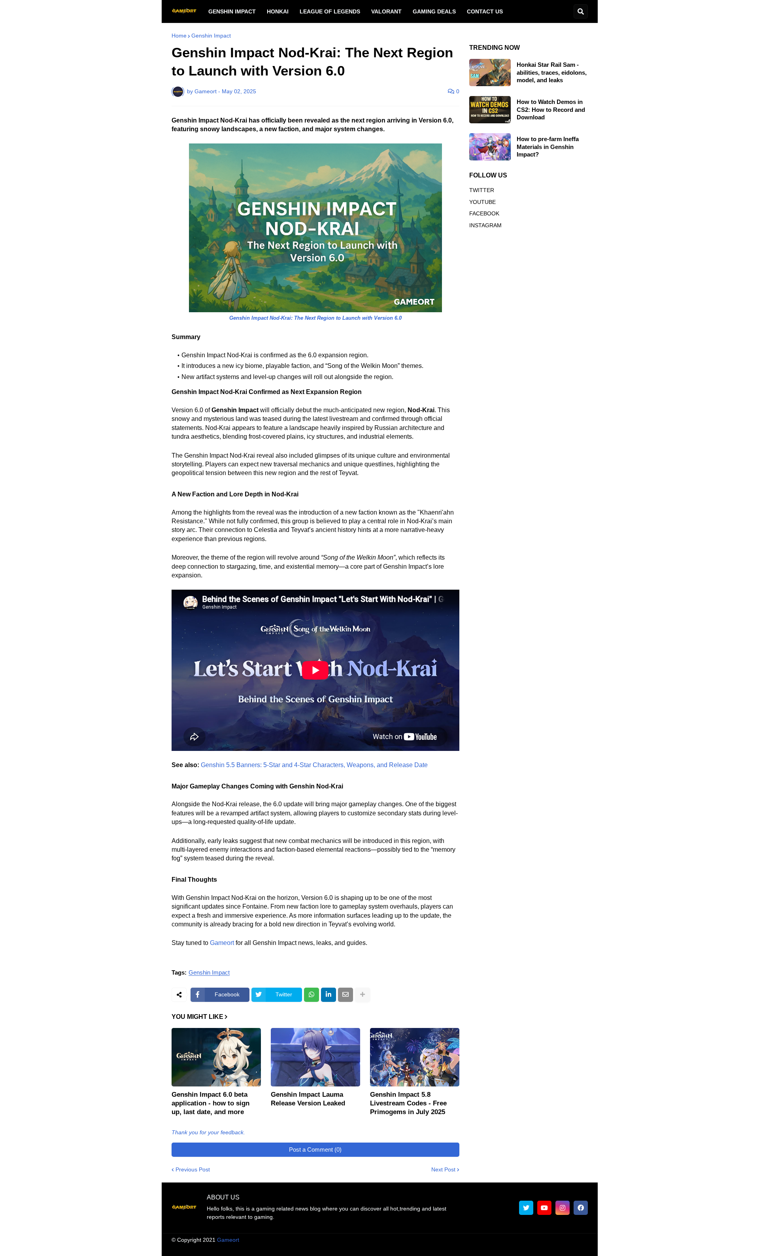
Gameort (222, 942)
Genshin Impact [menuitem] (232, 11)
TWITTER (481, 190)
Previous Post (193, 1169)
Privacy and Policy (497, 1248)
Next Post (443, 1169)
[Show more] (362, 995)
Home (179, 35)
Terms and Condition (403, 1248)
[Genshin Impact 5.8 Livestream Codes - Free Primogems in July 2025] (414, 1057)
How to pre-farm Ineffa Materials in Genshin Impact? (548, 147)
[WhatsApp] (311, 995)
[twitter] (526, 1208)
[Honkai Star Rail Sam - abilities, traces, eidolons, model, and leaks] (490, 72)
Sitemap (577, 1248)
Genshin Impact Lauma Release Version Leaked (308, 1099)
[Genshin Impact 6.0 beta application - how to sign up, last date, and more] (216, 1057)
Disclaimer (451, 1248)
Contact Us (543, 1248)
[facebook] (581, 1208)
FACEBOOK (484, 213)
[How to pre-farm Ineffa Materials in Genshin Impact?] (490, 146)
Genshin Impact (211, 35)
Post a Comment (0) (315, 1149)
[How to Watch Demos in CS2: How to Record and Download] (490, 109)
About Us (355, 1248)
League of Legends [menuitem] (330, 11)
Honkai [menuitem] (278, 11)
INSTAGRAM (485, 225)
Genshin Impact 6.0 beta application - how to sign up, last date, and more (210, 1103)
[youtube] (544, 1208)
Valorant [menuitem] (386, 11)
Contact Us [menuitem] (485, 11)
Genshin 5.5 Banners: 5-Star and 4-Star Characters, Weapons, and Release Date (314, 765)
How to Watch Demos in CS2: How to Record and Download (551, 109)
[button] (581, 11)
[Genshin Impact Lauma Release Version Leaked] (315, 1057)
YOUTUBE (482, 202)
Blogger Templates (387, 1240)
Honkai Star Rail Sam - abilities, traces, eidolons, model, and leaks (552, 72)
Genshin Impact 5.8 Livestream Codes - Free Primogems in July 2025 (408, 1103)
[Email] (345, 995)
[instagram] (562, 1208)
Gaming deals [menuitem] (434, 11)
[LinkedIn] (328, 995)
